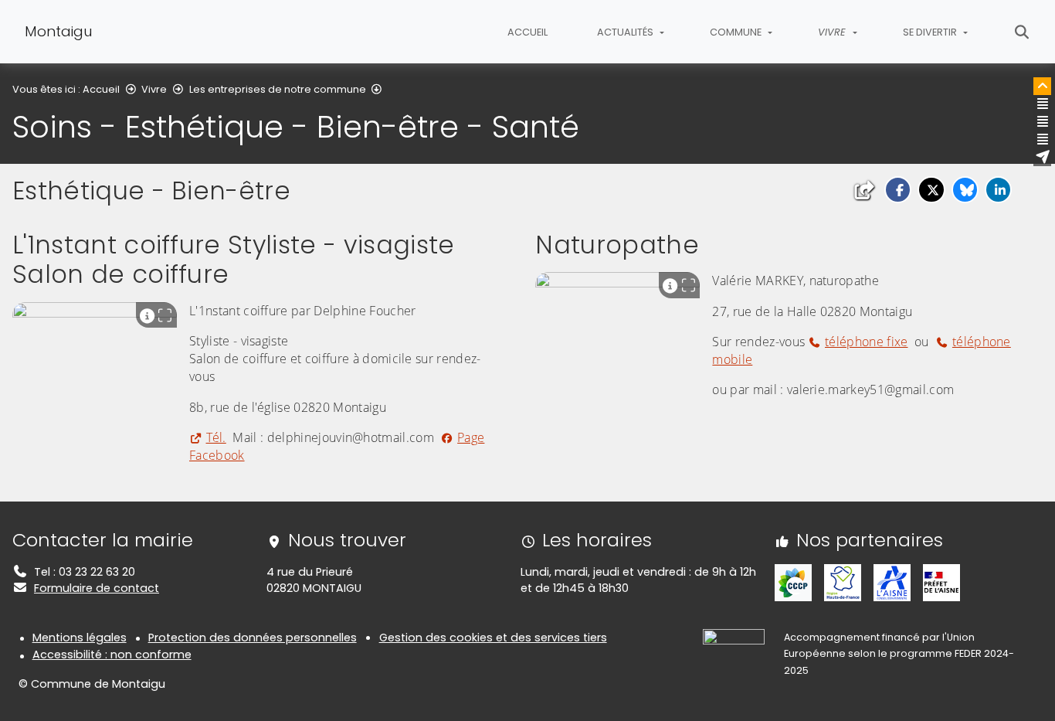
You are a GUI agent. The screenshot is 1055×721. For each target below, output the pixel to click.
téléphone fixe (866, 341)
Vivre (154, 89)
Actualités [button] (626, 32)
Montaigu (59, 31)
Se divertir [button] (931, 32)
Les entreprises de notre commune (277, 89)
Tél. (216, 437)
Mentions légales (79, 637)
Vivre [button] (833, 32)
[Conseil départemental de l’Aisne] (892, 582)
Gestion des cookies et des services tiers (493, 637)
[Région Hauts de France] (842, 582)
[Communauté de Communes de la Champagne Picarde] (793, 582)
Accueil (527, 32)
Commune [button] (737, 32)
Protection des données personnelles (252, 637)
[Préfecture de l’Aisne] (941, 582)
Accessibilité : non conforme (112, 654)
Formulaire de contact (96, 588)
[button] (897, 189)
